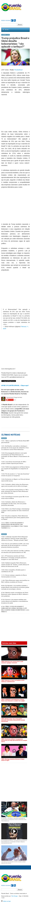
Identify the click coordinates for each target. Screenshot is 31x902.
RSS (15, 20)
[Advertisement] (16, 15)
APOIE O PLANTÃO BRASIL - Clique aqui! (15, 385)
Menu (7, 29)
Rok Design (14, 896)
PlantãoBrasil (18, 70)
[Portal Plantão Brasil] (11, 7)
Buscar (20, 24)
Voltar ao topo (6, 901)
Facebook (12, 20)
